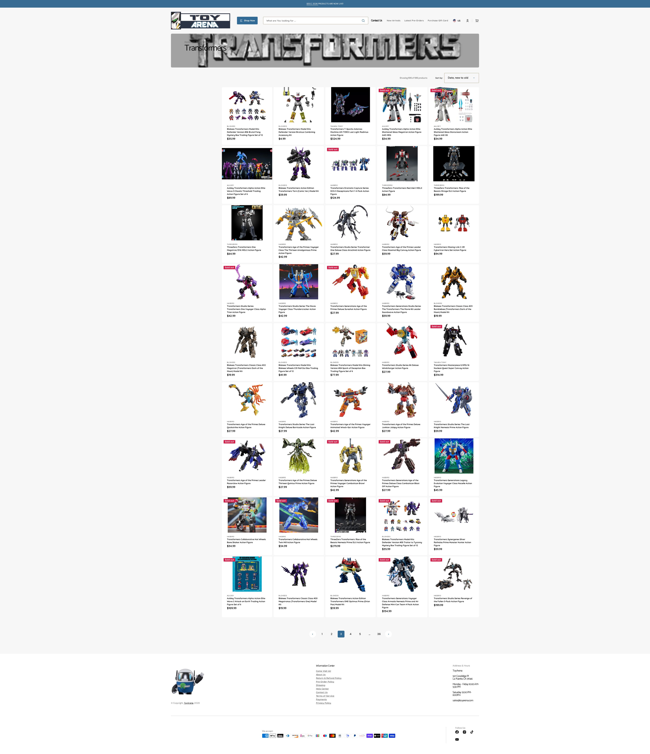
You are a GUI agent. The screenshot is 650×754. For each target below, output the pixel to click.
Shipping (320, 685)
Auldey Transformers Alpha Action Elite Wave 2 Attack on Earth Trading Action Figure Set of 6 (246, 601)
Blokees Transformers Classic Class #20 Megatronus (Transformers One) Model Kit (298, 601)
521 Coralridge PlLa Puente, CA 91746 (462, 677)
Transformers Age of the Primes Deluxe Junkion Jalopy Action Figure (401, 426)
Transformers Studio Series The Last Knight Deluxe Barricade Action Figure (297, 426)
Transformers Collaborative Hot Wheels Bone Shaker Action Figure (246, 541)
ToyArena (188, 703)
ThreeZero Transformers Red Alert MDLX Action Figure (402, 189)
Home (188, 42)
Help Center (322, 688)
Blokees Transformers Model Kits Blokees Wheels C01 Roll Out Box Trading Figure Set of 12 (298, 368)
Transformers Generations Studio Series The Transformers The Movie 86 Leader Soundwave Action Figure (401, 309)
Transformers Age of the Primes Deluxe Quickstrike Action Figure (246, 426)
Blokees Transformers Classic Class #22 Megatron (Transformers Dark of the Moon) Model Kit (246, 368)
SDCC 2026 (312, 3)
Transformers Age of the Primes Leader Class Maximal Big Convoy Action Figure (401, 248)
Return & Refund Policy (328, 678)
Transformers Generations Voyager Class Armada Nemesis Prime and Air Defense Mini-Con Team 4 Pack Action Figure (400, 603)
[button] (467, 20)
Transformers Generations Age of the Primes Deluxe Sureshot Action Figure (348, 307)
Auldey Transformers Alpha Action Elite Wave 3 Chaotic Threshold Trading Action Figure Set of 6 (246, 191)
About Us (321, 674)
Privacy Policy (323, 703)
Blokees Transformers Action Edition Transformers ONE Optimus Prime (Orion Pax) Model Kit (350, 601)
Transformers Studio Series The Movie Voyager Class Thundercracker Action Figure (297, 309)
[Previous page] (312, 634)
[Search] (364, 20)
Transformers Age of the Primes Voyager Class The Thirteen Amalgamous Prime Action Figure (299, 250)
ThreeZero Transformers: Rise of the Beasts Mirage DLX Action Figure (451, 189)
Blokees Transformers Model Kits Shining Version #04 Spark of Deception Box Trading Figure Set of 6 (350, 368)
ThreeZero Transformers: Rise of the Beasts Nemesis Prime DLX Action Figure (350, 541)
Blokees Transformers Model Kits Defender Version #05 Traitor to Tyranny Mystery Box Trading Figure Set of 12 (402, 542)
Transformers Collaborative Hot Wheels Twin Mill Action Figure (298, 541)
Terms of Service (325, 695)
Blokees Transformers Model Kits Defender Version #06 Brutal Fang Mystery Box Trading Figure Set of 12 (245, 132)
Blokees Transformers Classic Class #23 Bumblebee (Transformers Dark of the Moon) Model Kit (453, 309)
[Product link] (247, 116)
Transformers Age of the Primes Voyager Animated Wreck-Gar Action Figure (350, 426)
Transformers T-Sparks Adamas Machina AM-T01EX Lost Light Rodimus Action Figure (349, 132)
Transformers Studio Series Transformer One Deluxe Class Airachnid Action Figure (350, 248)
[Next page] (388, 634)
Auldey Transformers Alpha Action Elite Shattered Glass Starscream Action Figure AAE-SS (453, 132)
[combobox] (315, 20)
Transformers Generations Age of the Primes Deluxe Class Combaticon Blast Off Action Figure (400, 483)
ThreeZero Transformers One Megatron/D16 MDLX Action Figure (244, 248)
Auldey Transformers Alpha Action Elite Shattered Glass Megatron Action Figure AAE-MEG (401, 132)
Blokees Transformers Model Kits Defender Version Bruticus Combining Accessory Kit (297, 132)
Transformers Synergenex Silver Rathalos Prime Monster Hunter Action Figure (452, 542)
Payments (321, 699)
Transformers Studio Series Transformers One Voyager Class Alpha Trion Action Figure (246, 309)
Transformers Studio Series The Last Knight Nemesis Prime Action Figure (452, 426)
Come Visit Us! (323, 671)
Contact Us (322, 692)
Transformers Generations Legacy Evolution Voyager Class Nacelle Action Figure (453, 483)
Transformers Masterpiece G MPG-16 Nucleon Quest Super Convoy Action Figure (451, 368)
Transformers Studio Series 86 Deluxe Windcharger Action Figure (400, 366)
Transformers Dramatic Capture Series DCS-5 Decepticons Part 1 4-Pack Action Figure (349, 191)
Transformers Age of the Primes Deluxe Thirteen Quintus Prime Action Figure (298, 482)
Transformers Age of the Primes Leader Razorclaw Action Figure (246, 482)
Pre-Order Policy (325, 681)
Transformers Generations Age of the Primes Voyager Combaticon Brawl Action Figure (348, 483)
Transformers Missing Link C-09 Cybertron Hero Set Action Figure (450, 248)
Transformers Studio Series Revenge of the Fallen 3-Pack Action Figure (453, 600)
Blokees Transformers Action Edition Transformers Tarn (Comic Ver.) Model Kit (299, 189)
